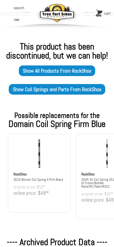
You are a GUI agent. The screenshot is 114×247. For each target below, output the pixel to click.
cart (107, 13)
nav (16, 19)
